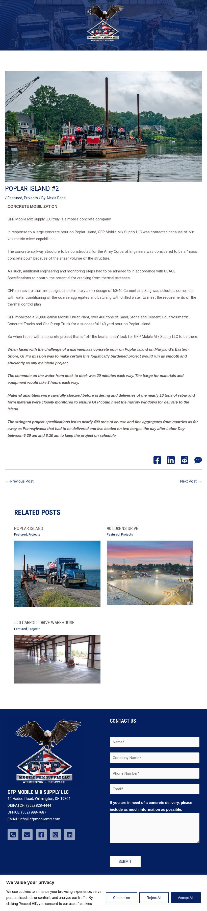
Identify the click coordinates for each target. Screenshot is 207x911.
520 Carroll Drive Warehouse (44, 622)
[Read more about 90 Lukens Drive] (150, 572)
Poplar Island (28, 528)
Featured (15, 198)
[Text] (198, 460)
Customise (121, 898)
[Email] (27, 834)
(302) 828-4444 (38, 805)
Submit (125, 861)
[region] (103, 893)
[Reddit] (184, 460)
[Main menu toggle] (103, 58)
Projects (31, 198)
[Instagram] (55, 834)
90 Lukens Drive (122, 528)
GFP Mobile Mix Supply (100, 45)
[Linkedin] (171, 460)
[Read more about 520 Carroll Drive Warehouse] (57, 659)
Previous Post (20, 481)
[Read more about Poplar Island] (57, 573)
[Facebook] (157, 460)
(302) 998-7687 (33, 812)
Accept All (185, 898)
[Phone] (13, 834)
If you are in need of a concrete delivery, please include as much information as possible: (151, 806)
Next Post (190, 481)
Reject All (154, 898)
